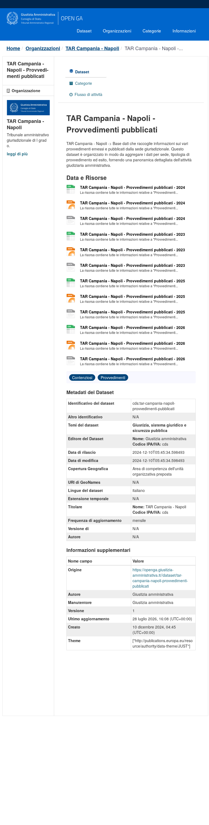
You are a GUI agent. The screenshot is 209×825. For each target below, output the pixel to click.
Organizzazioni (117, 31)
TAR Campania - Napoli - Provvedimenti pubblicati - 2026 (132, 327)
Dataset (84, 31)
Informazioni (184, 31)
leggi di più (17, 153)
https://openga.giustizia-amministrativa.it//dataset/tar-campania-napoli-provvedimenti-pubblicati (160, 578)
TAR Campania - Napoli (92, 48)
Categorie (152, 31)
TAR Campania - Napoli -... (154, 48)
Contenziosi (82, 377)
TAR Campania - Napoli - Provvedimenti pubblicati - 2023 (132, 234)
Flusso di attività (87, 94)
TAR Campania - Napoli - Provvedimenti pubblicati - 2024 (132, 187)
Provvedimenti (113, 377)
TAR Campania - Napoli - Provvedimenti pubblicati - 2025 (132, 280)
